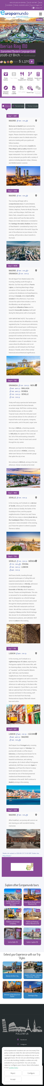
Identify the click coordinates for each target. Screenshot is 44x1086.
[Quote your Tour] (31, 61)
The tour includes (33, 106)
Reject (13, 1073)
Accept (12, 1079)
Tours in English (35, 5)
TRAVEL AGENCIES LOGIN (21, 5)
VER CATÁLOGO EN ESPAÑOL (18, 2)
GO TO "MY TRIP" (32, 2)
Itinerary (7, 106)
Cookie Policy (13, 1067)
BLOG (40, 2)
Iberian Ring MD (13, 46)
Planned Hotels (19, 106)
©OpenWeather (7, 855)
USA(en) (37, 8)
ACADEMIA (9, 5)
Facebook (23, 1039)
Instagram (24, 1044)
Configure (31, 1073)
